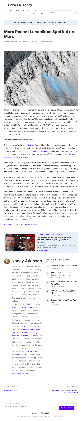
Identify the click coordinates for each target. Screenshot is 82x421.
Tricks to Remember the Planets (64, 266)
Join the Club (35, 12)
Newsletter (26, 11)
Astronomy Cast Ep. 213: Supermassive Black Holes (61, 274)
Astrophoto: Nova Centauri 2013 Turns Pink (64, 283)
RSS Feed (42, 12)
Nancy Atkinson (11, 41)
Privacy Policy (45, 413)
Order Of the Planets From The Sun (63, 301)
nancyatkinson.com (20, 373)
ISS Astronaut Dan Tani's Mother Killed (64, 292)
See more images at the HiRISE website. (21, 225)
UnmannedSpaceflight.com (41, 151)
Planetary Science (47, 41)
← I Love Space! (11, 390)
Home (6, 11)
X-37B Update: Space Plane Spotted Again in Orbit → (63, 391)
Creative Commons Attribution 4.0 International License (49, 416)
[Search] (76, 12)
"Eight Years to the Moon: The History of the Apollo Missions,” (26, 307)
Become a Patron (67, 408)
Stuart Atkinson (27, 145)
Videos (12, 11)
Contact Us (35, 413)
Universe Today (20, 5)
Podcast (19, 11)
